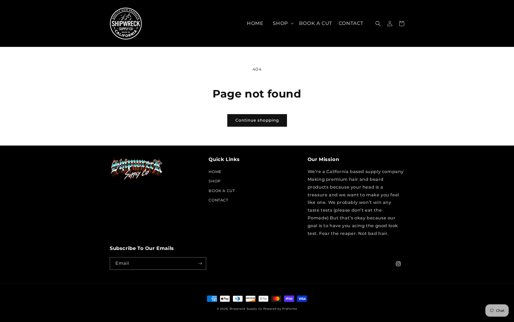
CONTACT (218, 200)
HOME (215, 171)
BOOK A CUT (222, 190)
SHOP (280, 23)
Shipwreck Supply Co (245, 308)
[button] (281, 23)
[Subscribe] (200, 263)
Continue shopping (257, 120)
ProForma (289, 308)
